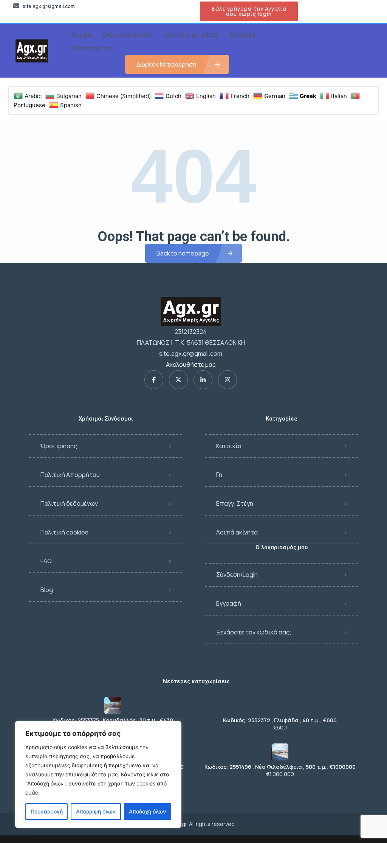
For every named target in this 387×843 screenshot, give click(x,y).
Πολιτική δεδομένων (69, 503)
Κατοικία (228, 446)
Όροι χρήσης (58, 446)
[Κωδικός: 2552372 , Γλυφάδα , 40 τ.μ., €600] (279, 705)
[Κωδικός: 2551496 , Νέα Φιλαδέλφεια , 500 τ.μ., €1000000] (279, 751)
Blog (46, 590)
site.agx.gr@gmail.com (190, 353)
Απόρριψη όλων (96, 811)
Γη (219, 475)
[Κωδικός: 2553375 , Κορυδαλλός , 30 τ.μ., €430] (112, 705)
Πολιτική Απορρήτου (70, 475)
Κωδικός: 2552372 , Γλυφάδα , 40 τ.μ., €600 (280, 720)
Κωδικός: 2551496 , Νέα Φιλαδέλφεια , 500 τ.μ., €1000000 (280, 767)
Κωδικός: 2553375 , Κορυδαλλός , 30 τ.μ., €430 (113, 720)
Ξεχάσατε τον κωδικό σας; (253, 632)
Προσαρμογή (47, 811)
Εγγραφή (228, 603)
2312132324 (191, 331)
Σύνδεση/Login (237, 574)
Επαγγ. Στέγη (234, 503)
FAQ (46, 561)
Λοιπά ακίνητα (237, 532)
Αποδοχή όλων (147, 811)
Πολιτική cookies (64, 532)
